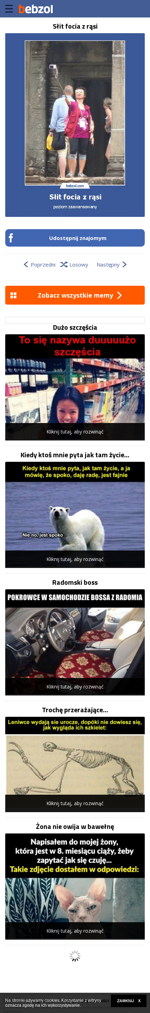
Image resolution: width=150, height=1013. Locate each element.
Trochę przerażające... (75, 709)
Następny (108, 264)
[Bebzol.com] (35, 8)
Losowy (78, 264)
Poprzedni (43, 264)
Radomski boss (75, 582)
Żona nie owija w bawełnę (75, 826)
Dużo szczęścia (75, 327)
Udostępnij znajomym (77, 237)
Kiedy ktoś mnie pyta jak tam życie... (75, 454)
